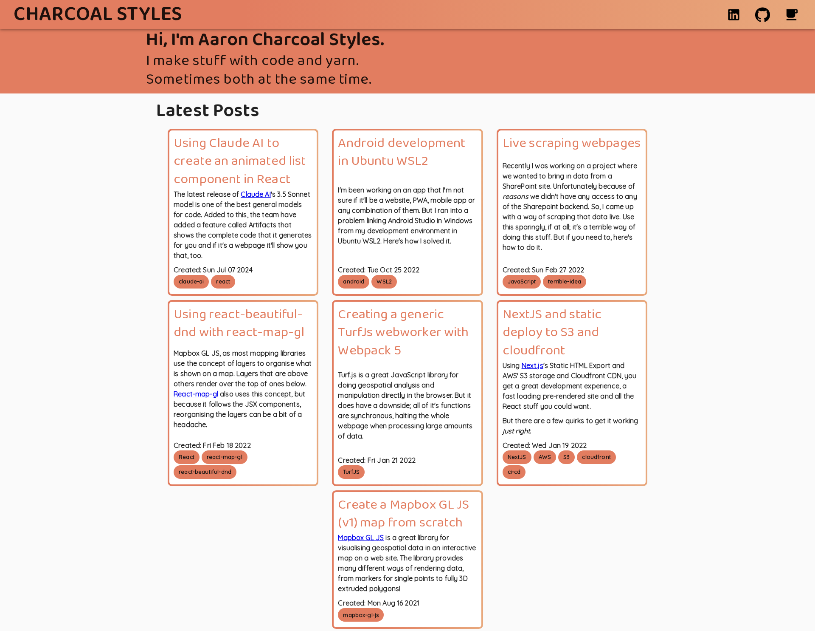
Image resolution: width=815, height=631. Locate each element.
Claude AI (255, 194)
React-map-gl (196, 394)
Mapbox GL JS (361, 537)
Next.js (532, 365)
